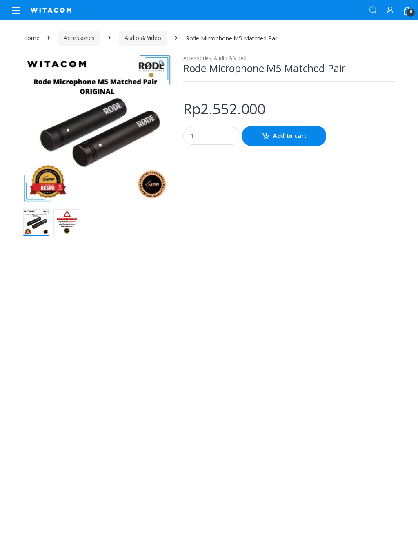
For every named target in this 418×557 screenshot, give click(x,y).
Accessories (79, 38)
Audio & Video (143, 38)
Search (373, 10)
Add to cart (290, 135)
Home (31, 38)
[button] (161, 64)
